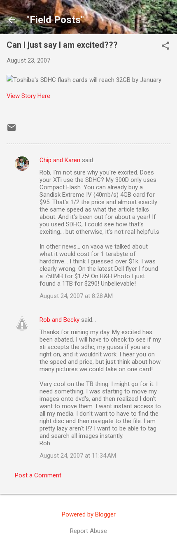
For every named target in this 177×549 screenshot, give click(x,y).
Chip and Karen (60, 160)
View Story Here (28, 96)
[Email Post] (11, 130)
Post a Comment (38, 475)
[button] (165, 46)
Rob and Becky (59, 319)
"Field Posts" (55, 20)
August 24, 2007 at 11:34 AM (78, 455)
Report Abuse (88, 531)
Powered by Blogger (89, 514)
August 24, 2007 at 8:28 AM (76, 296)
